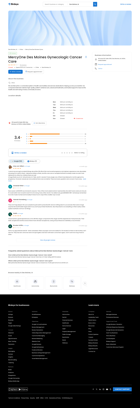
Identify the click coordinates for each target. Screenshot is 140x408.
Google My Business (38, 347)
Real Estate (65, 337)
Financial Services (67, 320)
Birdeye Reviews (93, 343)
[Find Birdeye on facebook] (93, 389)
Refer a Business (111, 344)
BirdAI (10, 369)
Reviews (10, 317)
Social (10, 335)
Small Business (36, 314)
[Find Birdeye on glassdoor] (110, 389)
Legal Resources (93, 348)
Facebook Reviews (37, 350)
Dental (64, 317)
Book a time (92, 323)
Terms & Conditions (14, 398)
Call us (100, 68)
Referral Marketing (37, 338)
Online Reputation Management (41, 333)
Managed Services (111, 314)
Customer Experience (38, 355)
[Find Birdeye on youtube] (107, 389)
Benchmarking (12, 360)
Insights (10, 357)
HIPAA (42, 398)
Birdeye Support (111, 341)
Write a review (125, 4)
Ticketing (11, 362)
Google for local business (39, 324)
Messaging (11, 351)
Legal (63, 328)
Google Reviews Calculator (114, 324)
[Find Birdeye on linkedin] (100, 389)
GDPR (37, 398)
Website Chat (36, 341)
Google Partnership (14, 378)
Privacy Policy (25, 398)
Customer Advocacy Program (115, 347)
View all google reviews (47, 240)
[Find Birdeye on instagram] (103, 389)
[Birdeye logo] (13, 4)
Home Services (66, 326)
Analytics (11, 372)
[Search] (95, 4)
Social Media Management (40, 358)
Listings (10, 314)
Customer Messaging (38, 335)
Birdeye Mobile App (13, 381)
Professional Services (112, 317)
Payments (11, 344)
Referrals (10, 320)
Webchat (11, 333)
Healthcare (65, 323)
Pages (10, 323)
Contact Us (91, 351)
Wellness (65, 343)
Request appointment (35, 72)
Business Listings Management (41, 353)
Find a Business (110, 335)
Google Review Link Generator (115, 330)
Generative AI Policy (55, 398)
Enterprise (35, 317)
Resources (91, 326)
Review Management (38, 327)
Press (90, 331)
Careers (90, 337)
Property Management (69, 331)
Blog (89, 328)
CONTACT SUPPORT (122, 389)
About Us (91, 314)
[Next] (85, 283)
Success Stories (93, 340)
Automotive (66, 314)
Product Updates (93, 334)
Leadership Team (93, 317)
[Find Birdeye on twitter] (96, 389)
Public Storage (66, 334)
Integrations (12, 375)
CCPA (46, 398)
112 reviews (23, 65)
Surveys (10, 354)
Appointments (12, 338)
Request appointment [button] (105, 64)
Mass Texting (12, 341)
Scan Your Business (112, 333)
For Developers (110, 338)
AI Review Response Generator (115, 327)
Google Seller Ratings (14, 326)
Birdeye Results (93, 346)
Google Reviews (36, 344)
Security (32, 398)
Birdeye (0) (33, 161)
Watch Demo (92, 320)
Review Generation (37, 330)
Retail (64, 340)
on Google (27, 166)
